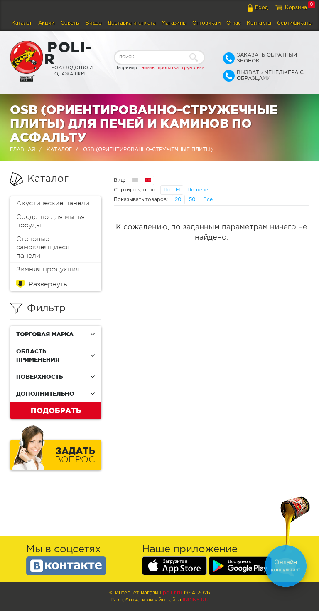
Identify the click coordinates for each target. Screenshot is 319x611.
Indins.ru (196, 600)
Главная (22, 149)
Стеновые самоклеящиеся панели (42, 247)
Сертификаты (294, 23)
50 (192, 199)
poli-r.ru (172, 593)
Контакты (259, 23)
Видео (94, 23)
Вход (261, 7)
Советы (70, 23)
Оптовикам (206, 23)
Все (208, 199)
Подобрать (56, 410)
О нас (233, 23)
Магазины (174, 23)
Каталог (22, 23)
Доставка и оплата (132, 23)
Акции (46, 23)
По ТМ (172, 190)
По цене (197, 190)
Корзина (296, 7)
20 (178, 199)
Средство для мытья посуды (50, 221)
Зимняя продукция (47, 269)
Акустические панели (52, 203)
